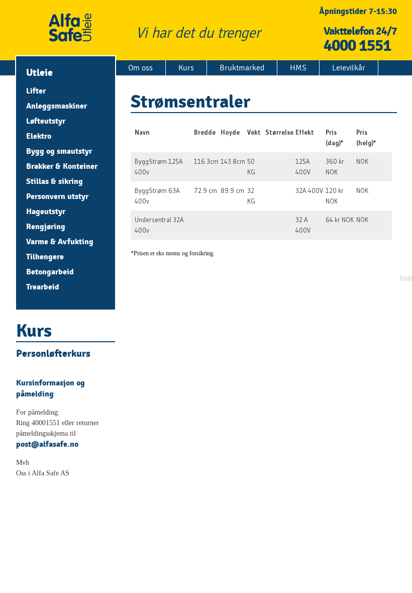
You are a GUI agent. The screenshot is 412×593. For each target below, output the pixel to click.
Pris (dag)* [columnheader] (335, 137)
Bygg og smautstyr (59, 151)
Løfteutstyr (45, 121)
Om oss (140, 67)
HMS (298, 67)
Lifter (36, 90)
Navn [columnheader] (142, 132)
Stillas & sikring (54, 181)
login (406, 277)
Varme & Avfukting (59, 241)
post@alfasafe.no (47, 444)
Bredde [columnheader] (205, 132)
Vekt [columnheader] (254, 132)
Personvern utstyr (57, 196)
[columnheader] (389, 137)
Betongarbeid (50, 271)
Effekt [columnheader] (304, 132)
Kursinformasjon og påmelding (50, 388)
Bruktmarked (242, 67)
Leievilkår (348, 67)
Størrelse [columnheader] (279, 132)
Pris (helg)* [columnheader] (366, 137)
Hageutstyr (45, 211)
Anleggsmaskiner (56, 106)
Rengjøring (45, 226)
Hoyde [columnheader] (230, 132)
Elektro (38, 136)
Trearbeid (42, 286)
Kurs (186, 67)
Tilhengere (45, 256)
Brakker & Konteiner (61, 166)
